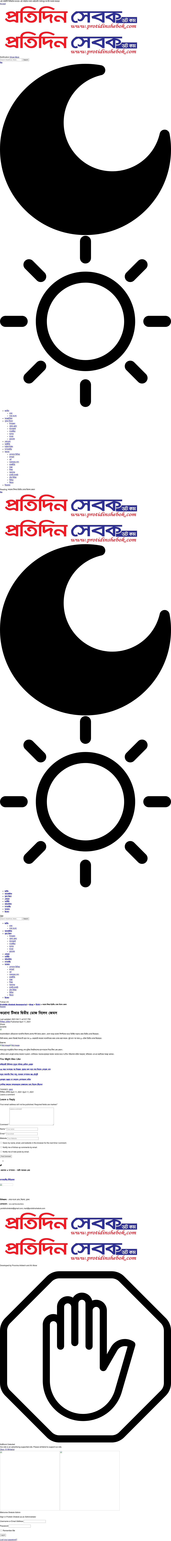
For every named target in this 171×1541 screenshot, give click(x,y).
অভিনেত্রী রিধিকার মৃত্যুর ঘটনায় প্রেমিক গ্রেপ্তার (16, 1064)
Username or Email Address (11, 1521)
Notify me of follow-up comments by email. (20, 1147)
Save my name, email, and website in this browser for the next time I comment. (35, 1143)
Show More (14, 57)
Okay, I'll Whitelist (7, 1449)
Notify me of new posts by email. (16, 1152)
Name (3, 1129)
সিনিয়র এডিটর (5, 1022)
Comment (4, 1124)
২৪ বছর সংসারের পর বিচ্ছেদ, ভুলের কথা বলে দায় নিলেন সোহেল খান (25, 1069)
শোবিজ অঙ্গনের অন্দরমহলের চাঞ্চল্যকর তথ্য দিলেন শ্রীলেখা (21, 1084)
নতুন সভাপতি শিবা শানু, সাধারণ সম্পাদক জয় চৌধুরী (19, 1074)
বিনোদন (3, 1007)
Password (4, 1526)
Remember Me (8, 1530)
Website (3, 1138)
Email (3, 1133)
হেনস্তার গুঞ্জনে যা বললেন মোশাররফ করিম (15, 1079)
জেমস (11, 1089)
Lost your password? (8, 1539)
